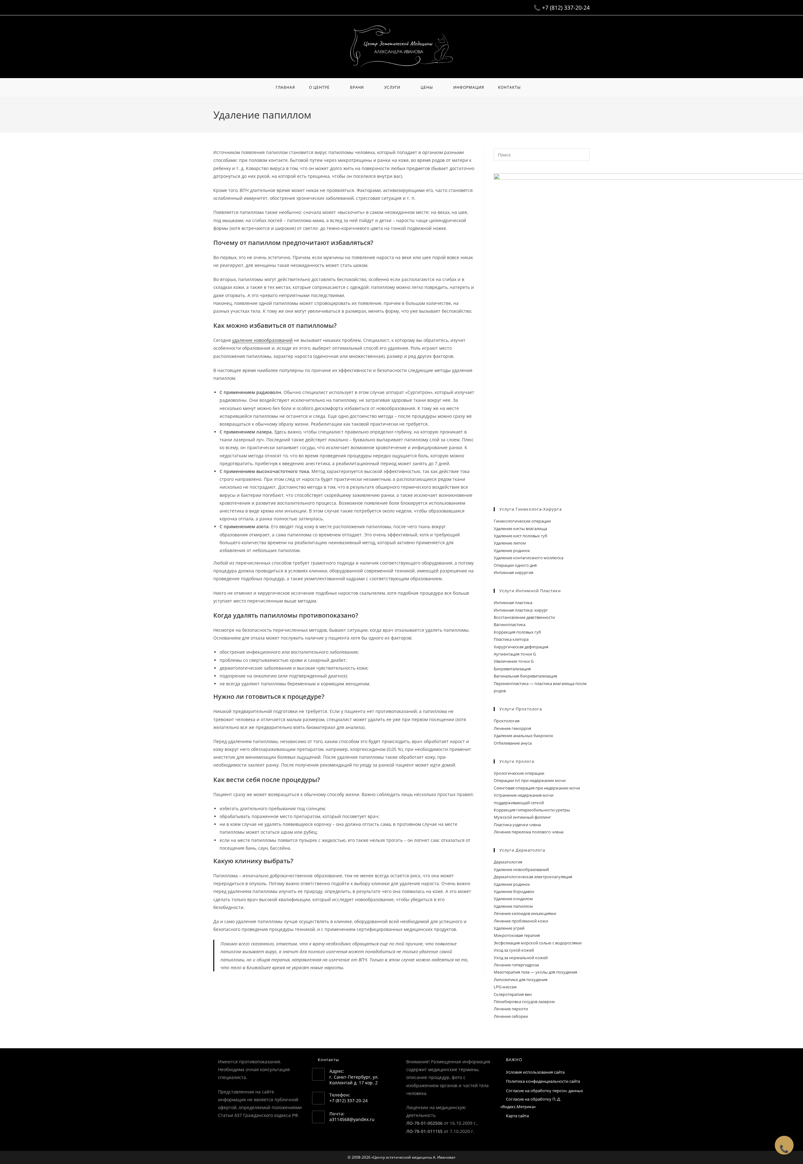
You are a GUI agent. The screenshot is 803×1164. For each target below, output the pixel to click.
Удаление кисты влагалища (520, 528)
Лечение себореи (511, 1016)
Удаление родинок (512, 550)
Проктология (506, 721)
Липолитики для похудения (520, 979)
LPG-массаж (505, 987)
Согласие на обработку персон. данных (544, 1090)
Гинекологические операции (522, 521)
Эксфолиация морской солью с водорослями (538, 943)
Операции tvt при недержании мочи (530, 780)
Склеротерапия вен (513, 994)
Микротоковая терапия (517, 935)
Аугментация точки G (515, 654)
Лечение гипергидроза (516, 965)
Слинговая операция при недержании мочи (537, 788)
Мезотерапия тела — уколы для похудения (535, 972)
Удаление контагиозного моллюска (528, 558)
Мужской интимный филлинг (522, 817)
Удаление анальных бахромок (523, 735)
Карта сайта (517, 1116)
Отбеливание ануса (513, 743)
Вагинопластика (509, 624)
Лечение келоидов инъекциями (525, 913)
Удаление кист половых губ (520, 536)
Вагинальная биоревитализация (525, 676)
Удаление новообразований (521, 869)
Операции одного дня (515, 565)
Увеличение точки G (514, 661)
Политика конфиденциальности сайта (543, 1081)
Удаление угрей (509, 928)
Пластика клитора (511, 639)
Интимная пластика (513, 602)
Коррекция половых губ (517, 632)
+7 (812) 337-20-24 (566, 7)
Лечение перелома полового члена (528, 832)
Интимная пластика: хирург (521, 610)
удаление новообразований (262, 340)
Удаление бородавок (514, 891)
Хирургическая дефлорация (521, 647)
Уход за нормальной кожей (521, 957)
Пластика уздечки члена (517, 824)
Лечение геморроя (512, 728)
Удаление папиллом (513, 906)
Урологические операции (519, 773)
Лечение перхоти (511, 1009)
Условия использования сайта (535, 1072)
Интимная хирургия (513, 572)
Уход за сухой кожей (514, 950)
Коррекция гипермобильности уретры (532, 810)
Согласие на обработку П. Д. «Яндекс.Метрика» (530, 1102)
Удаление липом (510, 543)
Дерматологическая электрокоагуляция (533, 877)
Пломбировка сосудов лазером (524, 1001)
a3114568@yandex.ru (352, 1119)
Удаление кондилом (513, 898)
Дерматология (508, 862)
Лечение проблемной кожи (521, 921)
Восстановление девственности (524, 617)
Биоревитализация (512, 669)
